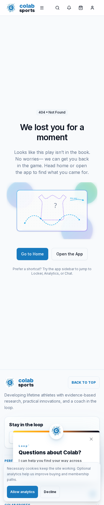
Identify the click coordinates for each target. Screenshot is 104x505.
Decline (50, 492)
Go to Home (32, 254)
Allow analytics (22, 492)
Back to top (84, 382)
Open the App (69, 254)
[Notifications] (69, 8)
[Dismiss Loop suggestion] (91, 439)
